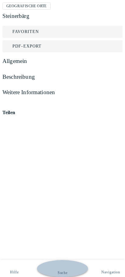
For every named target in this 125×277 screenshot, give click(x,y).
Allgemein (14, 61)
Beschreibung (18, 77)
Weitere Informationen (28, 92)
